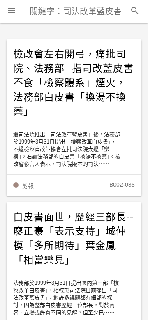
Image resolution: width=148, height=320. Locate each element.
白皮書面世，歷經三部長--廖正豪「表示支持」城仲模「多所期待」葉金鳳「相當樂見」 (73, 238)
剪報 (28, 186)
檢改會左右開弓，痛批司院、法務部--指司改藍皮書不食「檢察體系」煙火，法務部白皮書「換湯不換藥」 (73, 82)
